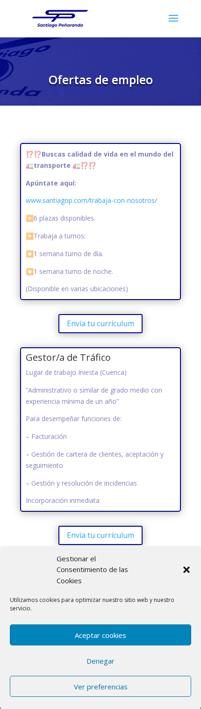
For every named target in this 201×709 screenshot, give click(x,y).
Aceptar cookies (100, 635)
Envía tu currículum (100, 323)
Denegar (100, 661)
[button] (186, 569)
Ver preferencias (101, 686)
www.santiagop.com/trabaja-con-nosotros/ (91, 200)
